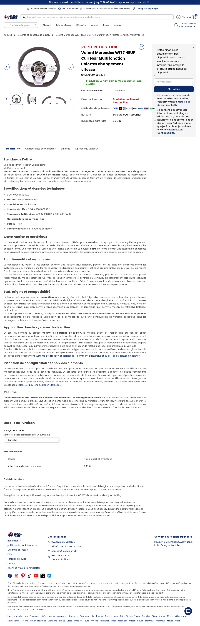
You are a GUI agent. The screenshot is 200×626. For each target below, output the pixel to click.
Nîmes (170, 616)
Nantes (51, 616)
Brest (69, 620)
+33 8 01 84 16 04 (60, 558)
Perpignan (105, 620)
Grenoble (146, 616)
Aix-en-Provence (38, 620)
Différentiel (81, 25)
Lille (92, 616)
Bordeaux (84, 616)
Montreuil (149, 620)
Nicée (43, 616)
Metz (113, 620)
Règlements (14, 540)
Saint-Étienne (126, 616)
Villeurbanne (181, 616)
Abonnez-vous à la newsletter (24, 567)
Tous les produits (17, 558)
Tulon (137, 616)
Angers (162, 616)
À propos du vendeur (86, 148)
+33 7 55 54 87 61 (60, 555)
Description (13, 148)
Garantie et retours (18, 549)
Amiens (94, 620)
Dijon (154, 616)
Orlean (132, 620)
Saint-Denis (13, 620)
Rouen (140, 620)
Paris (10, 616)
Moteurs (47, 25)
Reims (108, 616)
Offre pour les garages (147, 8)
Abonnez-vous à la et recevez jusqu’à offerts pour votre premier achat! (99, 2)
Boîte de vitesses (63, 25)
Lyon (26, 616)
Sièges (106, 25)
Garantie (65, 148)
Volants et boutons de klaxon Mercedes (39, 384)
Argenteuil (160, 620)
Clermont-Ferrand (56, 620)
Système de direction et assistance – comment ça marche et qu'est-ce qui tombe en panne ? (88, 355)
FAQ (10, 554)
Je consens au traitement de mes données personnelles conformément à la (173, 100)
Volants (117, 25)
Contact (12, 563)
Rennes (99, 616)
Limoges (78, 620)
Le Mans (24, 620)
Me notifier (174, 89)
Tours (86, 620)
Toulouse (34, 616)
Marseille (18, 616)
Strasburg (73, 616)
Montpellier (62, 616)
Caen (177, 620)
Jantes (94, 25)
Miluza (170, 620)
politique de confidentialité (173, 103)
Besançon (122, 620)
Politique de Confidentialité (169, 131)
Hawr (115, 616)
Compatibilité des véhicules (40, 148)
